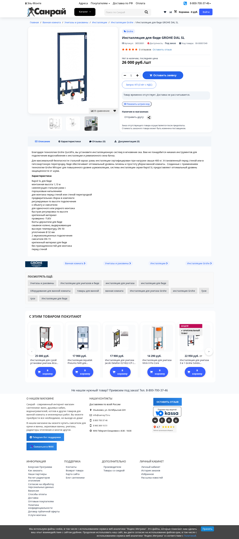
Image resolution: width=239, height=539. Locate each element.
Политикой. (190, 535)
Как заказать (35, 470)
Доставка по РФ (123, 3)
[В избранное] (114, 111)
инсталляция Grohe (184, 290)
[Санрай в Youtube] (176, 420)
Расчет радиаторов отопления (39, 479)
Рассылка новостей (152, 477)
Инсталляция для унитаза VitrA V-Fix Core (157, 362)
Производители (112, 466)
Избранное (147, 474)
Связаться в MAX (43, 446)
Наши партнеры (37, 474)
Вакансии (33, 490)
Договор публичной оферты (44, 511)
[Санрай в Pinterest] (169, 420)
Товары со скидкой (114, 470)
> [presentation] (209, 351)
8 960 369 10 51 (100, 425)
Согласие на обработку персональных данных (41, 486)
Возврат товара (74, 470)
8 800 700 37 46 (100, 420)
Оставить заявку (164, 75)
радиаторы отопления (39, 429)
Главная (34, 22)
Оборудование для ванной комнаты (50, 290)
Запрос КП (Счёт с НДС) (139, 84)
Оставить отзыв (162, 49)
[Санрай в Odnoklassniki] (162, 420)
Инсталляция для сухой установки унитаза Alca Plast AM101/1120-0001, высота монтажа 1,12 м (43, 365)
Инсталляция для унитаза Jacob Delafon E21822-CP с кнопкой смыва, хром (119, 363)
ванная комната (114, 290)
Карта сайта (73, 474)
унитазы (70, 426)
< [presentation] (31, 351)
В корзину (48, 372)
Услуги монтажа (37, 515)
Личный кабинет (150, 466)
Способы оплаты (37, 494)
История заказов (150, 470)
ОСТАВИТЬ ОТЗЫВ (168, 402)
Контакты (71, 466)
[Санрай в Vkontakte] (155, 420)
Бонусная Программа (40, 466)
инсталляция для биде (153, 283)
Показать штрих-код (137, 104)
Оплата (140, 3)
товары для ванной (88, 290)
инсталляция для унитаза (120, 283)
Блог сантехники (75, 477)
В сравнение (101, 110)
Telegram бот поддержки (46, 437)
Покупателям (99, 3)
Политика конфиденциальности (40, 506)
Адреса (83, 3)
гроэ (32, 298)
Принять (207, 528)
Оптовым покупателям (41, 501)
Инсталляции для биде (54, 298)
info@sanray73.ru (101, 415)
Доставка (33, 497)
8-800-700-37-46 (199, 3)
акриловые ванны (54, 426)
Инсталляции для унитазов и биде (79, 283)
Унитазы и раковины (42, 283)
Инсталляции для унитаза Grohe (148, 290)
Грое (203, 290)
